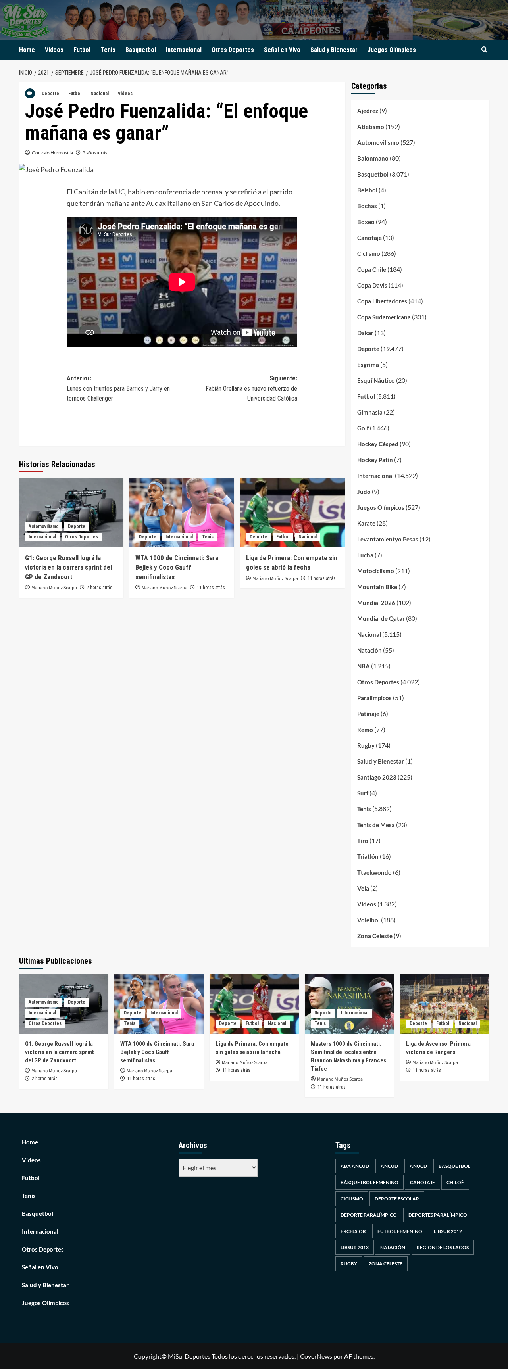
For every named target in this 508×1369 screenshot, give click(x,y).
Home (27, 50)
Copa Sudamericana (384, 317)
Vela (363, 888)
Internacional (184, 50)
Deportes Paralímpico (437, 1215)
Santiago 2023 (376, 777)
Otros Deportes (233, 50)
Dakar (365, 332)
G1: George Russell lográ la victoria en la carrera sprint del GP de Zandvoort (68, 567)
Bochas (367, 205)
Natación (369, 650)
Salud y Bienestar (334, 50)
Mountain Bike (377, 586)
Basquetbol (140, 50)
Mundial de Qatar (381, 618)
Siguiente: (251, 388)
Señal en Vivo (282, 50)
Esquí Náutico (376, 380)
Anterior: (118, 388)
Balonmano (373, 158)
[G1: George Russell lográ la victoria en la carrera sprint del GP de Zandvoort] (71, 512)
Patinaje (368, 713)
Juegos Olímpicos (392, 50)
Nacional (99, 93)
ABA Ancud (355, 1166)
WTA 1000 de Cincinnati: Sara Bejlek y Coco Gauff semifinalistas (176, 567)
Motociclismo (375, 570)
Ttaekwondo (374, 872)
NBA (363, 666)
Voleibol (368, 920)
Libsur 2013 (355, 1247)
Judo (364, 491)
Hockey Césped (377, 443)
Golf (363, 428)
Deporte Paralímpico (369, 1215)
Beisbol (367, 190)
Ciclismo (368, 253)
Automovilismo (44, 526)
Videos (54, 50)
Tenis (107, 50)
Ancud (389, 1166)
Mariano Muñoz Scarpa (54, 587)
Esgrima (368, 364)
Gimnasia (370, 412)
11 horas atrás (211, 587)
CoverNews (316, 1356)
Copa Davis (372, 285)
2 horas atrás (99, 587)
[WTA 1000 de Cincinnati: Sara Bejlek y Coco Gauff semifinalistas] (181, 512)
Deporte (50, 93)
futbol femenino (399, 1231)
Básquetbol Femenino (369, 1182)
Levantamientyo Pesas (387, 539)
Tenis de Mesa (376, 824)
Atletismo (370, 126)
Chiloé (455, 1182)
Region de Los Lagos (443, 1247)
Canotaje (369, 237)
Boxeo (366, 221)
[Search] (484, 50)
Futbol (81, 50)
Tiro (362, 840)
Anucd (418, 1166)
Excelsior (353, 1231)
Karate (366, 523)
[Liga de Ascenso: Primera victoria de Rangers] (444, 1004)
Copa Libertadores (382, 301)
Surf (362, 793)
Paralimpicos (374, 697)
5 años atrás (95, 153)
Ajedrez (367, 110)
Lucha (365, 555)
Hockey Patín (375, 459)
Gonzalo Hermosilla (52, 153)
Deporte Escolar (397, 1199)
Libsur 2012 (448, 1231)
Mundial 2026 (376, 602)
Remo (365, 729)
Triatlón (368, 856)
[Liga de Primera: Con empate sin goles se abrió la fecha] (292, 512)
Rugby (366, 745)
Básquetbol (454, 1166)
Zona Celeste (375, 935)
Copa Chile (371, 269)
